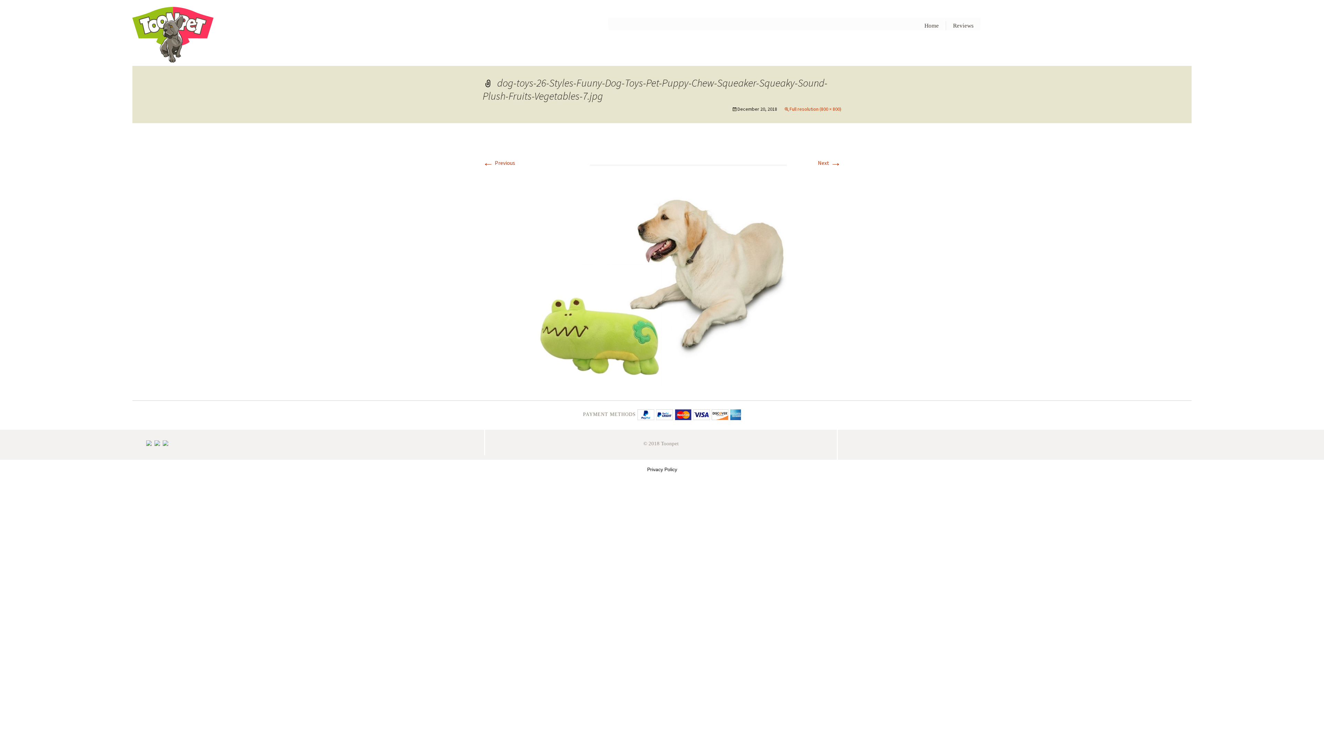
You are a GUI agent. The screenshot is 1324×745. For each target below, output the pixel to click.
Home (931, 25)
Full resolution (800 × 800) (815, 109)
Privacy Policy (662, 469)
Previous (499, 162)
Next (829, 162)
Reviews (963, 25)
